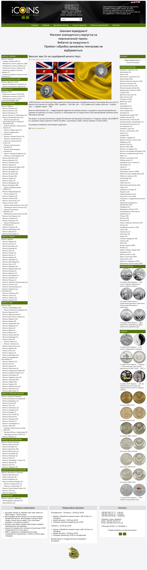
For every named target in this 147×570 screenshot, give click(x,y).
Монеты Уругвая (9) (9, 462)
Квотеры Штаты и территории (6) (15, 432)
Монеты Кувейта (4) (9, 348)
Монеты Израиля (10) (10, 319)
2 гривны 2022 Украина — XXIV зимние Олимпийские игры (131, 498)
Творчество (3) (125, 232)
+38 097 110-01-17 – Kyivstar (112, 514)
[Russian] (137, 2)
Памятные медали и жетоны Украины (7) (12, 71)
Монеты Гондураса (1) (10, 410)
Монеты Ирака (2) (8, 330)
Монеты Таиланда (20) (10, 379)
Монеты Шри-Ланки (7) (10, 391)
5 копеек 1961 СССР (127, 420)
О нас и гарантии (79, 25)
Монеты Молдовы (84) (10, 185)
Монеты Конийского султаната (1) (14, 84)
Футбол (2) (124, 247)
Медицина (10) (125, 142)
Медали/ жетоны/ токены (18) (130, 140)
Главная (34, 25)
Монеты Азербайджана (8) (11, 308)
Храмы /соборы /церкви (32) (130, 250)
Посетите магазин (133, 62)
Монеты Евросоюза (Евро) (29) (13, 167)
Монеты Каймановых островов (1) (11, 133)
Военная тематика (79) (128, 83)
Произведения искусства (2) (130, 211)
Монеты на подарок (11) (128, 149)
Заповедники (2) (126, 106)
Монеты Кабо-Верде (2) (10, 262)
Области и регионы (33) (128, 176)
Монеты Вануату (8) (9, 477)
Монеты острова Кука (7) (12, 486)
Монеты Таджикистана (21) (12, 377)
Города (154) (124, 92)
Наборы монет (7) (126, 160)
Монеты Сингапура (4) (10, 375)
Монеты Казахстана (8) (10, 335)
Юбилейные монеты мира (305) (131, 263)
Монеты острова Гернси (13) (13, 136)
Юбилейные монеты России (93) (15, 214)
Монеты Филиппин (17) (10, 388)
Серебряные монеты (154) (129, 227)
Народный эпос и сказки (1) (129, 162)
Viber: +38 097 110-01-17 (71, 13)
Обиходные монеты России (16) (15, 207)
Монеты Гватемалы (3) (10, 408)
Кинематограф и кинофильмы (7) (132, 122)
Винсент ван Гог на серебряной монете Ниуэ (54, 56)
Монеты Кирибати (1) (10, 479)
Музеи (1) (123, 156)
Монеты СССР (7, 92)
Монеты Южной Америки (10, 442)
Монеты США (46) (8, 426)
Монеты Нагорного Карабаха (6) (15, 310)
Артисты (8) (124, 74)
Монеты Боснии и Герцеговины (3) (14, 115)
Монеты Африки (7, 239)
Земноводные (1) (126, 108)
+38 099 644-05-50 (71, 9)
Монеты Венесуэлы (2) (10, 451)
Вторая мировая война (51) (129, 88)
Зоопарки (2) (124, 113)
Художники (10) (125, 252)
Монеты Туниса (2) (9, 295)
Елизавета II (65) (126, 99)
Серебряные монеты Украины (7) (14, 66)
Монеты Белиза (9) (9, 403)
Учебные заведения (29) (128, 238)
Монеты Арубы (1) (10, 194)
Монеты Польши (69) (9, 198)
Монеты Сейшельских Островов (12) (10, 290)
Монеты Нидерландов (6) (11, 191)
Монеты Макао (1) (10, 341)
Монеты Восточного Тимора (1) (13, 317)
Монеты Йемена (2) (9, 332)
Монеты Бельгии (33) (9, 110)
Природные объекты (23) (129, 209)
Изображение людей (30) (129, 115)
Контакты (116, 25)
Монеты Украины (8, 59)
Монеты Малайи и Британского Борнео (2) (14, 127)
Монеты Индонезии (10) (10, 323)
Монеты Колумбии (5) (10, 453)
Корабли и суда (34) (127, 128)
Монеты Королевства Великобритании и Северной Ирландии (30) (13, 121)
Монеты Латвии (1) (9, 178)
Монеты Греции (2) (9, 165)
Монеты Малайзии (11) (10, 355)
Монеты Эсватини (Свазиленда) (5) (15, 282)
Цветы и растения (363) (128, 256)
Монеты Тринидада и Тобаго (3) (13, 460)
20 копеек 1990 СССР (127, 467)
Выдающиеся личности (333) (130, 90)
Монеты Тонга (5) (8, 490)
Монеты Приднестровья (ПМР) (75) (12, 188)
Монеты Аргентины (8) (10, 444)
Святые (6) (124, 225)
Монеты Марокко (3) (9, 273)
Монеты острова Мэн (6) (12, 139)
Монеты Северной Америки (11, 396)
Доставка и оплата (61, 25)
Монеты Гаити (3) (8, 405)
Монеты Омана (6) (9, 366)
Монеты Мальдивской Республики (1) (10, 358)
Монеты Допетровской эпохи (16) (15, 205)
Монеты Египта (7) (9, 255)
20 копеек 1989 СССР (127, 482)
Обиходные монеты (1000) (129, 171)
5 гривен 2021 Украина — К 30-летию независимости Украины (131, 348)
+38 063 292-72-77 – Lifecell (112, 512)
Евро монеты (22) (126, 97)
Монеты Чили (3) (8, 465)
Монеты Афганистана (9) (11, 314)
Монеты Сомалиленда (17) (12, 287)
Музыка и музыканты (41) (129, 158)
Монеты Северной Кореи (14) (12, 373)
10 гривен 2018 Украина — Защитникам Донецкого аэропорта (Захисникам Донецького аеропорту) (132, 304)
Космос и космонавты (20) (129, 131)
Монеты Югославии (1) (10, 234)
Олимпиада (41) (126, 178)
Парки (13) (124, 187)
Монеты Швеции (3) (9, 231)
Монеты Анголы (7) (9, 244)
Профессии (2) (125, 214)
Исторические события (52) (129, 119)
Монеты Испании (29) (10, 174)
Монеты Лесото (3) (9, 264)
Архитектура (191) (126, 79)
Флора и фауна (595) (127, 245)
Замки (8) (123, 104)
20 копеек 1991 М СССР (128, 451)
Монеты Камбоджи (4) (10, 337)
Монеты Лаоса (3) (8, 350)
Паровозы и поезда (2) (128, 189)
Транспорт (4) (125, 234)
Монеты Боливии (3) (9, 447)
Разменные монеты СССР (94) (13, 94)
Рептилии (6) (124, 220)
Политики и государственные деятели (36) (132, 199)
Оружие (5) (124, 180)
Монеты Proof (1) (126, 144)
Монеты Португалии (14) (11, 200)
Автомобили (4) (125, 72)
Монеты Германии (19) (10, 162)
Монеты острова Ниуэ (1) (12, 484)
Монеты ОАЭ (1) (8, 364)
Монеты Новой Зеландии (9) (12, 481)
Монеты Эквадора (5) (10, 467)
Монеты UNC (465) (126, 146)
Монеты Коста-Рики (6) (10, 414)
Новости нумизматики (99, 25)
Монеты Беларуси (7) (10, 113)
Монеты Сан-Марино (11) (11, 216)
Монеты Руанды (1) (9, 280)
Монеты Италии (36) (9, 176)
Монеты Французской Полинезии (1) (11, 224)
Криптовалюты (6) (8, 503)
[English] (134, 2)
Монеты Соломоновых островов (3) (11, 146)
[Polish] (139, 2)
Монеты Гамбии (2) (9, 253)
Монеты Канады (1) (9, 412)
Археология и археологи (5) (130, 77)
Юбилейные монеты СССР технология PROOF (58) (12, 99)
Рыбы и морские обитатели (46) (131, 223)
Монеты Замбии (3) (9, 257)
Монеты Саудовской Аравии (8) (13, 370)
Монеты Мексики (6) (9, 417)
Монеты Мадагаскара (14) (11, 269)
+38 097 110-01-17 (71, 7)
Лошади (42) (124, 135)
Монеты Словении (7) (10, 218)
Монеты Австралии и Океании (12, 472)
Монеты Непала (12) (9, 361)
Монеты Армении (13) (10, 312)
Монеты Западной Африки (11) (14, 153)
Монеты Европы (7, 106)
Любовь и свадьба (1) (127, 137)
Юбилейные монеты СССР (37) (13, 96)
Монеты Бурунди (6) (9, 248)
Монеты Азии (6, 305)
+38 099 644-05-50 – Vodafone (113, 516)
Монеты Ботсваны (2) (10, 246)
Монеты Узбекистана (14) (11, 386)
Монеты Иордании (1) (10, 326)
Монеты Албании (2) (9, 108)
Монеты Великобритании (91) (12, 117)
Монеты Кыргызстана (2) (11, 346)
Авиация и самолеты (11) (129, 70)
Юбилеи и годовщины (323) (130, 261)
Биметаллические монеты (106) (131, 81)
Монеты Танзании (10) (10, 293)
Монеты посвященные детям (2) (131, 153)
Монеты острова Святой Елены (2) (12, 142)
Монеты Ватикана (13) (10, 158)
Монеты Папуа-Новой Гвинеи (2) (14, 488)
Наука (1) (123, 167)
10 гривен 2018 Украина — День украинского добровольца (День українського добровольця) (131, 324)
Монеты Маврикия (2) (10, 266)
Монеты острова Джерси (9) (13, 156)
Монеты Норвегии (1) (10, 196)
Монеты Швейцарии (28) (11, 229)
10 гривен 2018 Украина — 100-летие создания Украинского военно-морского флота (131, 284)
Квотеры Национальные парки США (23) (14, 429)
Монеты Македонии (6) (10, 183)
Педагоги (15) (125, 192)
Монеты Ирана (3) (8, 328)
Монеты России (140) (10, 203)
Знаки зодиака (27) (126, 110)
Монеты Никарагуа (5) (10, 419)
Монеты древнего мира (10, 82)
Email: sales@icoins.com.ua (71, 15)
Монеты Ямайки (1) (9, 437)
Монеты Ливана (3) (9, 353)
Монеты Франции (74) (10, 220)
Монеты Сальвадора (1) (10, 423)
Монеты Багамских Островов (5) (13, 398)
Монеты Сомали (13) (9, 284)
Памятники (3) (125, 183)
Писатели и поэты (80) (128, 196)
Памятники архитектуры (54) (130, 185)
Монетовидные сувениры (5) (12, 500)
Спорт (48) (124, 229)
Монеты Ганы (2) (8, 250)
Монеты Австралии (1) (10, 475)
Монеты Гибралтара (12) (12, 130)
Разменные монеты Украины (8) (13, 68)
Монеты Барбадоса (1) (10, 401)
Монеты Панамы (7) (9, 421)
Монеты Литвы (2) (8, 180)
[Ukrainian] (132, 2)
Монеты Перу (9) (8, 458)
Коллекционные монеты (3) (129, 124)
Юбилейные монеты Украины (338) (14, 63)
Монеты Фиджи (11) (9, 493)
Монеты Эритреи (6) (9, 300)
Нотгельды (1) (125, 169)
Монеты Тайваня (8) (9, 382)
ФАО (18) (123, 243)
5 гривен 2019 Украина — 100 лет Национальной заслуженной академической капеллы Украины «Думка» (132, 386)
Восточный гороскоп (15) (129, 86)
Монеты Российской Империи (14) (10, 210)
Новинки (45, 25)
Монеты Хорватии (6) (10, 227)
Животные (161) (125, 101)
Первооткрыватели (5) (128, 194)
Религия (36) (124, 218)
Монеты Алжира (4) (9, 241)
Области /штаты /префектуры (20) (132, 174)
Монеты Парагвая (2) (10, 456)
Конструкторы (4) (126, 126)
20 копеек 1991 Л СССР (128, 436)
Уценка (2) (123, 236)
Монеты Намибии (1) (9, 278)
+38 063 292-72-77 (71, 5)
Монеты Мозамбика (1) (10, 275)
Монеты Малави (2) (9, 271)
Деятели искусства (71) (128, 95)
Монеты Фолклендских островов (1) (11, 150)
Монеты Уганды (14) (9, 298)
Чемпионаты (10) (126, 259)
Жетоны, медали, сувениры (11, 498)
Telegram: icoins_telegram (71, 11)
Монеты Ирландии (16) (10, 169)
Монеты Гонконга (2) (11, 344)
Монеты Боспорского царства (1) (14, 86)
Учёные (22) (124, 241)
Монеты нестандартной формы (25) (132, 151)
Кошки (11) (124, 133)
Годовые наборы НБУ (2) (11, 61)
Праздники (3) (125, 207)
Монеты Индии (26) (9, 321)
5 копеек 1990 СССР (127, 405)
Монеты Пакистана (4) (10, 368)
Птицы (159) (124, 216)
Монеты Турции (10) (9, 384)
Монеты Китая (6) (8, 339)
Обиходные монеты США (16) (14, 434)
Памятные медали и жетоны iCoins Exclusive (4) (14, 75)
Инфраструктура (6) (127, 117)
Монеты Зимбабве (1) (10, 259)
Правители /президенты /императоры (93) (129, 204)
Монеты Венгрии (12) (10, 160)
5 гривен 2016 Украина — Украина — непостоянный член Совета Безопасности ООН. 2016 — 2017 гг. (133, 366)
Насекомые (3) (125, 165)
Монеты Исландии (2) (10, 171)
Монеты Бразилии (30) (10, 449)
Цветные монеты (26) (127, 254)
